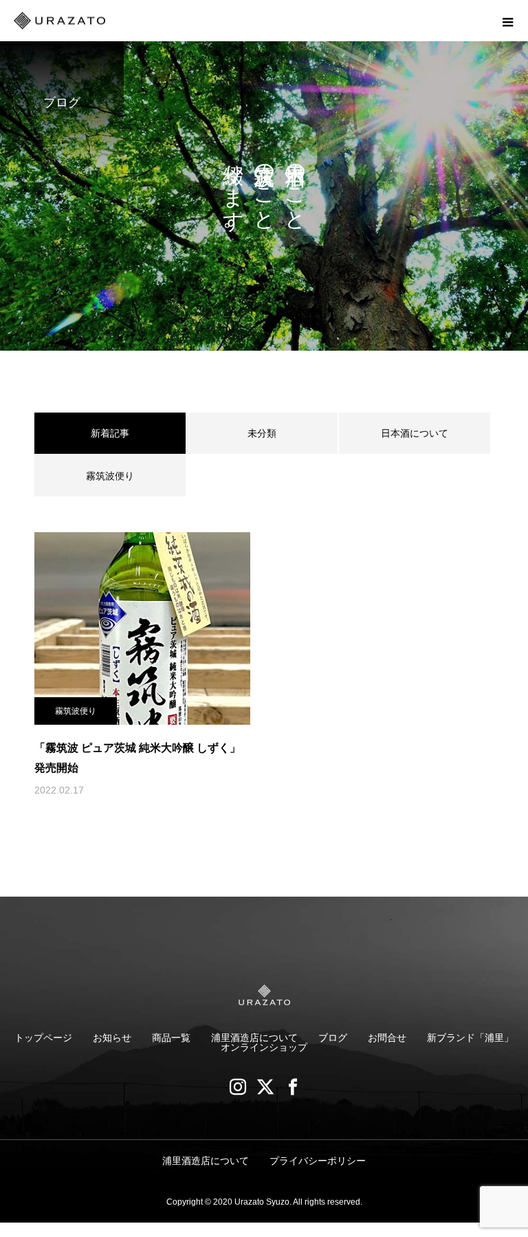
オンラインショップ (264, 1047)
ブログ (332, 1037)
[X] (264, 1086)
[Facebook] (291, 1086)
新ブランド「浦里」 (470, 1037)
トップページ (43, 1037)
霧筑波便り (110, 475)
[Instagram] (236, 1086)
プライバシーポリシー (318, 1160)
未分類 (262, 433)
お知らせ (112, 1037)
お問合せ (387, 1037)
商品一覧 (171, 1037)
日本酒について (414, 433)
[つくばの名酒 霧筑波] (264, 995)
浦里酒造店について (254, 1037)
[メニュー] (507, 20)
